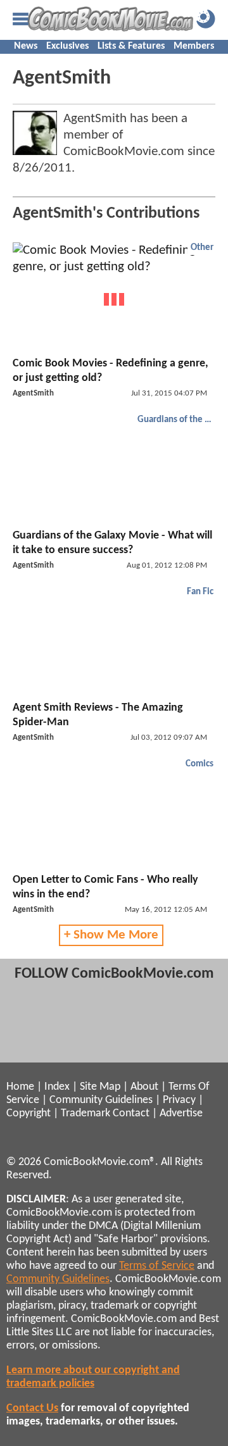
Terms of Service (156, 1266)
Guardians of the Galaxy (177, 420)
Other (202, 247)
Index (57, 1086)
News (25, 46)
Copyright (28, 1113)
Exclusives (67, 46)
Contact (131, 1113)
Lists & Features (131, 46)
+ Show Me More (111, 935)
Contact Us (32, 1408)
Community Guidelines (101, 1100)
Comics (199, 764)
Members (194, 46)
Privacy (179, 1100)
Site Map (100, 1086)
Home (20, 1086)
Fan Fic (200, 592)
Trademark (85, 1113)
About (144, 1086)
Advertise (181, 1113)
